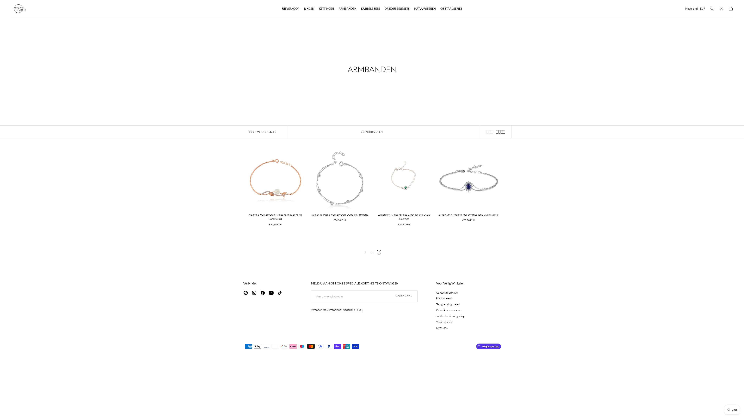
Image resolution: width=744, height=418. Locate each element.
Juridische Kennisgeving (450, 316)
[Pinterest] (245, 293)
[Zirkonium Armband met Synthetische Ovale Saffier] (469, 178)
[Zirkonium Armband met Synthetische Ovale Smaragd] (404, 178)
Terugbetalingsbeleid (448, 304)
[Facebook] (262, 293)
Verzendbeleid (444, 322)
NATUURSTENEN (425, 8)
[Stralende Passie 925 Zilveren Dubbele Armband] (340, 178)
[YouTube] (271, 293)
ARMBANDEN (347, 8)
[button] (695, 9)
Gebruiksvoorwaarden (449, 310)
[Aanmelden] (721, 8)
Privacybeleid (444, 298)
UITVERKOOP (290, 8)
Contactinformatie (447, 292)
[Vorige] (365, 252)
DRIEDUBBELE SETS (397, 8)
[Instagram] (254, 293)
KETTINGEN (326, 8)
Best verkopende (262, 131)
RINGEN (309, 8)
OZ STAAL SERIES (451, 8)
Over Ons (442, 327)
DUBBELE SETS (370, 8)
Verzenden (404, 296)
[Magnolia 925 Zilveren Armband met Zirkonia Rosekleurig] (275, 178)
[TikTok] (280, 293)
